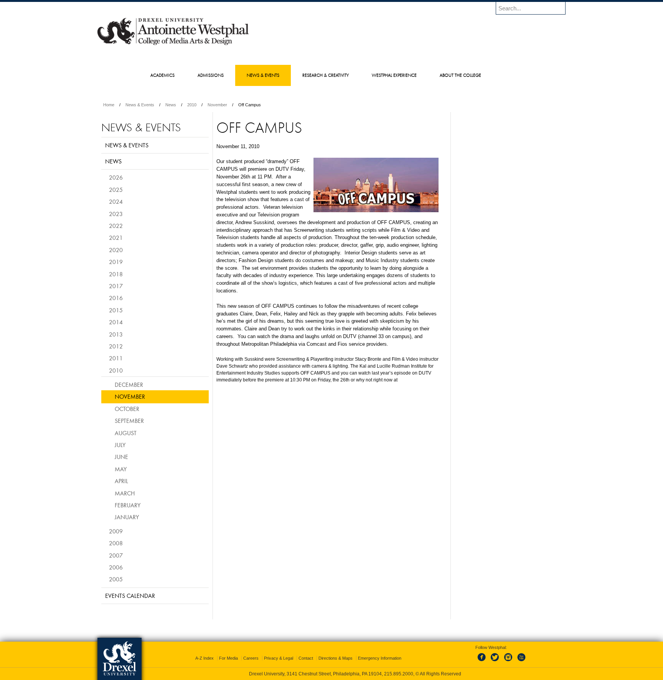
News (170, 104)
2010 (191, 104)
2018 (116, 274)
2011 (116, 358)
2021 (116, 237)
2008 (116, 543)
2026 (116, 177)
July (120, 445)
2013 (116, 334)
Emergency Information (379, 658)
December (129, 384)
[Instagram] (508, 661)
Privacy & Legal (278, 658)
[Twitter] (495, 661)
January (127, 517)
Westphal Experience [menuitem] (394, 75)
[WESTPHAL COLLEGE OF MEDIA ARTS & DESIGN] (173, 44)
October (127, 409)
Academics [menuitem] (162, 75)
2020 (116, 250)
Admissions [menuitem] (211, 75)
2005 (116, 579)
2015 (116, 310)
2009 (116, 531)
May (121, 469)
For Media (228, 658)
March (125, 493)
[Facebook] (483, 661)
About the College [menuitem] (460, 75)
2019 (116, 262)
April (121, 481)
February (127, 505)
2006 (116, 567)
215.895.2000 (398, 674)
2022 (116, 225)
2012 (116, 346)
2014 (116, 322)
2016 (116, 298)
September (129, 420)
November (217, 104)
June (121, 456)
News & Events (139, 104)
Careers (251, 658)
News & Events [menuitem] (263, 75)
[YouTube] (521, 661)
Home (108, 104)
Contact (306, 658)
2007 (116, 555)
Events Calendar (130, 595)
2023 (116, 214)
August (126, 433)
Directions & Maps (335, 658)
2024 (116, 201)
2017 (116, 286)
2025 (116, 189)
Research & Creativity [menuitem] (325, 75)
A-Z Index (204, 658)
